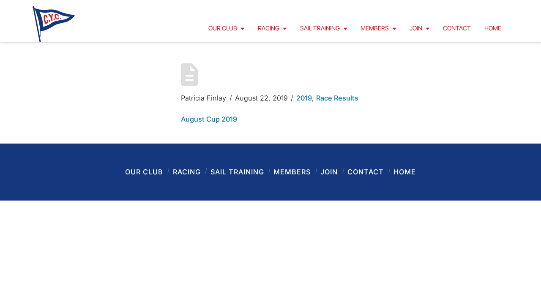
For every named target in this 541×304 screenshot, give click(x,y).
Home (404, 172)
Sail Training (237, 172)
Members (292, 172)
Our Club (144, 172)
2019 (304, 98)
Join (329, 172)
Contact (365, 172)
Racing (187, 172)
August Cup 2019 (209, 119)
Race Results (337, 98)
